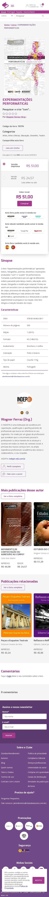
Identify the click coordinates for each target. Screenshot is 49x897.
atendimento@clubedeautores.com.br (16, 376)
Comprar (25, 203)
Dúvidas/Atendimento (10, 753)
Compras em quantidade (38, 772)
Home (7, 25)
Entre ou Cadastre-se (34, 6)
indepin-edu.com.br (17, 458)
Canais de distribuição (37, 777)
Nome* (5, 712)
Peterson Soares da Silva (11, 644)
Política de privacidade (37, 753)
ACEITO (38, 880)
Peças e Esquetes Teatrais (14, 640)
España (19, 12)
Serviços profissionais (37, 763)
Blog (3, 763)
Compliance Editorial (36, 758)
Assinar (8, 735)
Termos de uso (7, 777)
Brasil (3, 12)
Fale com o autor (14, 474)
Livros (13, 25)
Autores (4, 758)
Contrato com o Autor (10, 781)
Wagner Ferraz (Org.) (16, 117)
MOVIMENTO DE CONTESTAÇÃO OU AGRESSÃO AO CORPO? (12, 552)
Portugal (11, 12)
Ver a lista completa (13, 496)
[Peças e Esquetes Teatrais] (16, 615)
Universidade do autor (37, 767)
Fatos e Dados (7, 772)
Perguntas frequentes (10, 798)
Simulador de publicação (38, 783)
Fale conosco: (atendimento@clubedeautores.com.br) (23, 803)
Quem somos (7, 767)
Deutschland (28, 12)
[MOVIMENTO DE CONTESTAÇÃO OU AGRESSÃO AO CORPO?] (16, 524)
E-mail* (5, 722)
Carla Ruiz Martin (8, 558)
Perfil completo (14, 466)
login (9, 676)
